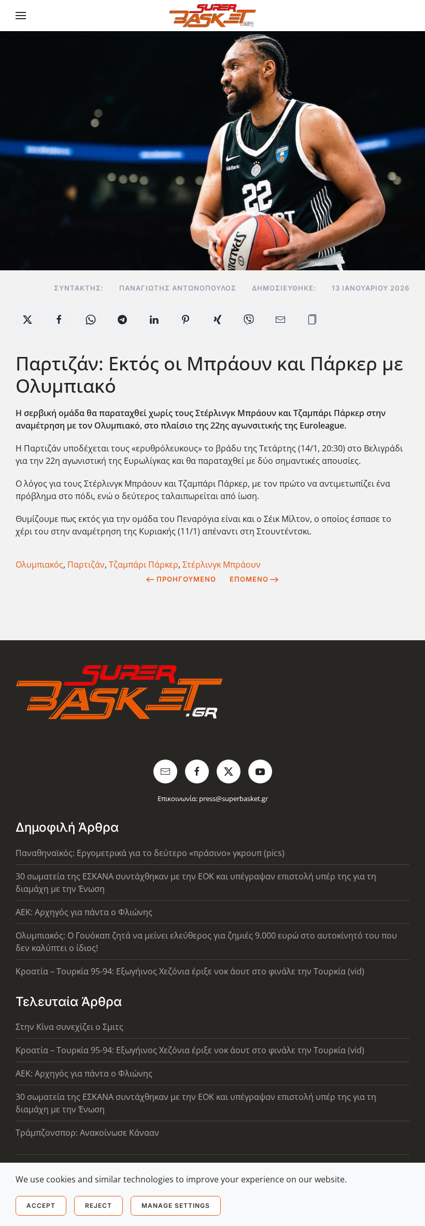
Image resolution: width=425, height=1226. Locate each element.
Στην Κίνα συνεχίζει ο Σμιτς (69, 1026)
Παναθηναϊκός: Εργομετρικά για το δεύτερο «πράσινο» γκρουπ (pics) (150, 853)
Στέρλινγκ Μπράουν (221, 564)
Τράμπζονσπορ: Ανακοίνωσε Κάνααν (87, 1132)
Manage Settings (175, 1205)
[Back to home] (212, 15)
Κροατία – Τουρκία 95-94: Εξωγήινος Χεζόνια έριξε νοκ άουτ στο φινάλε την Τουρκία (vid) (190, 971)
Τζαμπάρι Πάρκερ (143, 564)
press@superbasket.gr (233, 798)
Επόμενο (249, 579)
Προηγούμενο (186, 579)
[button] (21, 15)
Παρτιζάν (86, 564)
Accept (40, 1205)
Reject (98, 1205)
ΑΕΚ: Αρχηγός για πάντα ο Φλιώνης (84, 912)
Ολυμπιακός (39, 564)
